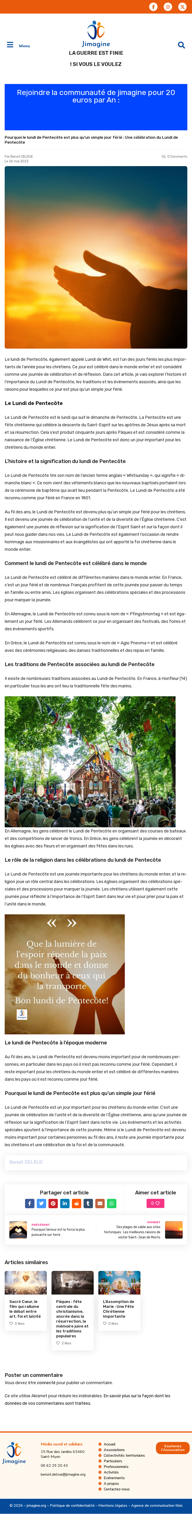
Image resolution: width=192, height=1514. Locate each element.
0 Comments (177, 157)
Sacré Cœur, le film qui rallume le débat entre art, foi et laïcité (25, 1309)
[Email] (100, 1203)
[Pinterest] (53, 1203)
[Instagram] (167, 6)
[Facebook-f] (153, 6)
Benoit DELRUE (22, 157)
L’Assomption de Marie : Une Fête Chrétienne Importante (118, 1309)
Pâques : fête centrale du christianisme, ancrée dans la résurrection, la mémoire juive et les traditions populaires (72, 1318)
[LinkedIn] (65, 1203)
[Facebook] (29, 1203)
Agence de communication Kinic (157, 1505)
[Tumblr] (88, 1203)
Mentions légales (112, 1505)
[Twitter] (41, 1203)
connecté (46, 1382)
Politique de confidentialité (72, 1505)
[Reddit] (76, 1203)
